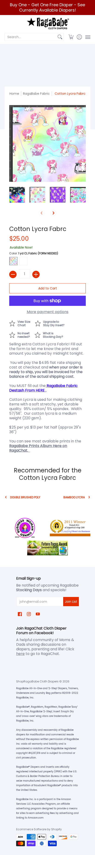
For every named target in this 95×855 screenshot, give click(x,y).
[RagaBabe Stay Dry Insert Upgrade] (52, 323)
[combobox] (30, 37)
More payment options (47, 312)
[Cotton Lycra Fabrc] (17, 195)
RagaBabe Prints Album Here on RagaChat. (38, 448)
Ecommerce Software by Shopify (39, 829)
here (20, 653)
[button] (71, 37)
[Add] (36, 274)
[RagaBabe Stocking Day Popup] (51, 334)
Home (14, 93)
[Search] (60, 37)
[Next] (53, 213)
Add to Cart (47, 288)
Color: (33, 253)
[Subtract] (13, 274)
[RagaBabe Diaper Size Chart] (22, 323)
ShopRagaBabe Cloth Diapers (37, 681)
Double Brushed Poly (25, 497)
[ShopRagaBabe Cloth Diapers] (47, 23)
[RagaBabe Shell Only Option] (22, 334)
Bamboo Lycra (74, 497)
